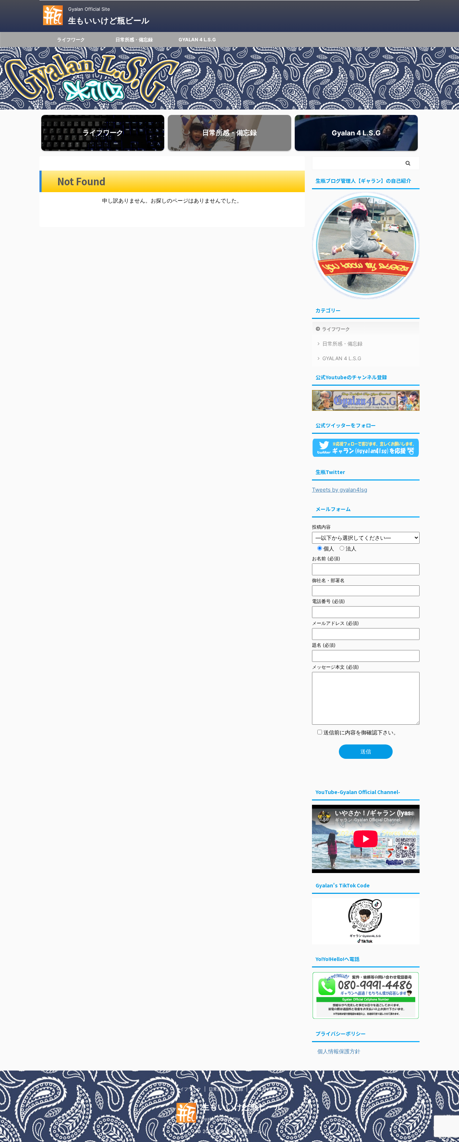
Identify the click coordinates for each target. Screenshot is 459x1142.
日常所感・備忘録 (134, 39)
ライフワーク (71, 39)
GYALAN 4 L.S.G (197, 39)
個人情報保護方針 (336, 1051)
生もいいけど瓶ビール (109, 20)
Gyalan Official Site (221, 1119)
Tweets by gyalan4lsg (339, 489)
